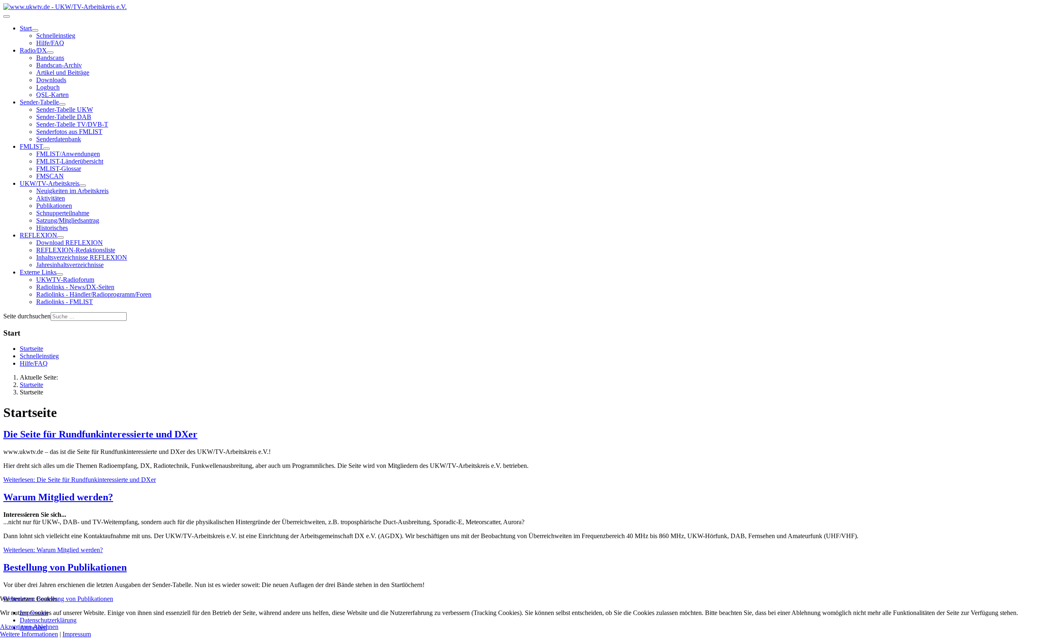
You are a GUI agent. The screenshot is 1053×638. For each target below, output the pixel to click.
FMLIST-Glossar (58, 168)
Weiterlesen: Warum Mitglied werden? (53, 549)
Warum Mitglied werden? (58, 497)
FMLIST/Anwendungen (68, 153)
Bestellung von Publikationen (65, 567)
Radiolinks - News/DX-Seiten (75, 286)
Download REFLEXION (69, 242)
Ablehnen (45, 626)
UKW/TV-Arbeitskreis (49, 183)
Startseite (31, 348)
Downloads (51, 79)
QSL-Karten (52, 94)
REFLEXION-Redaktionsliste (75, 249)
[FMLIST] (46, 148)
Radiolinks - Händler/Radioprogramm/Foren (93, 294)
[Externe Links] (59, 274)
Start (26, 28)
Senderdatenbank (58, 139)
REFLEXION (38, 235)
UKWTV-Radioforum (65, 279)
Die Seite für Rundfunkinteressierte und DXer (100, 434)
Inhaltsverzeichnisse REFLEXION (81, 257)
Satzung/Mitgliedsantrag (67, 220)
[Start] (35, 30)
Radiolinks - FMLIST (64, 301)
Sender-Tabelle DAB (63, 116)
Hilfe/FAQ (50, 42)
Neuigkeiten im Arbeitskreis (72, 190)
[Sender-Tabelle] (62, 104)
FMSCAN (50, 176)
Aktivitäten (50, 198)
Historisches (52, 227)
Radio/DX (33, 50)
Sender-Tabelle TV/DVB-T (72, 124)
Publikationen (54, 205)
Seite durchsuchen (27, 316)
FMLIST (31, 146)
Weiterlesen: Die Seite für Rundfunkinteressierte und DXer (79, 479)
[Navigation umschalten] (6, 16)
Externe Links (38, 272)
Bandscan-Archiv (59, 65)
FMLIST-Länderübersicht (69, 161)
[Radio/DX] (50, 52)
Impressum (77, 634)
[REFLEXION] (60, 237)
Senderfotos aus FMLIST (69, 131)
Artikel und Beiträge (62, 72)
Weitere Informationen (29, 634)
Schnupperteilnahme (62, 213)
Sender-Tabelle (39, 102)
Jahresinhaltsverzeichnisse (70, 264)
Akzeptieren (16, 626)
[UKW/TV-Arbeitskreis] (82, 185)
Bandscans (50, 57)
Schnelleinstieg (55, 35)
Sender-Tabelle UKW (64, 109)
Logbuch (48, 87)
